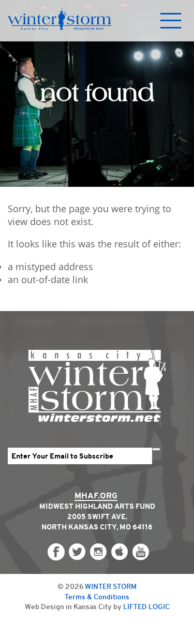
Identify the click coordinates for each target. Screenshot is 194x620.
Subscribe (156, 449)
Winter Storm (111, 586)
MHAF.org (95, 495)
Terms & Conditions (97, 596)
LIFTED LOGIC (146, 606)
